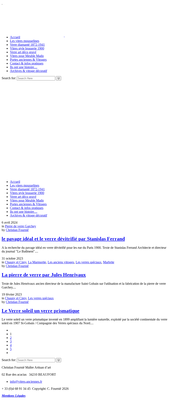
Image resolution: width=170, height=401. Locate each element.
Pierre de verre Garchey (20, 226)
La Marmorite (37, 262)
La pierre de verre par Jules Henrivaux (44, 274)
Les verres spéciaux (88, 262)
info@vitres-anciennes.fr (26, 381)
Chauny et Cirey (15, 262)
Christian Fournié (17, 230)
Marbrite (108, 262)
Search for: (9, 78)
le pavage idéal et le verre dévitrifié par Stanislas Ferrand (63, 238)
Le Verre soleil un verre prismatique (40, 310)
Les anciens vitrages (61, 262)
